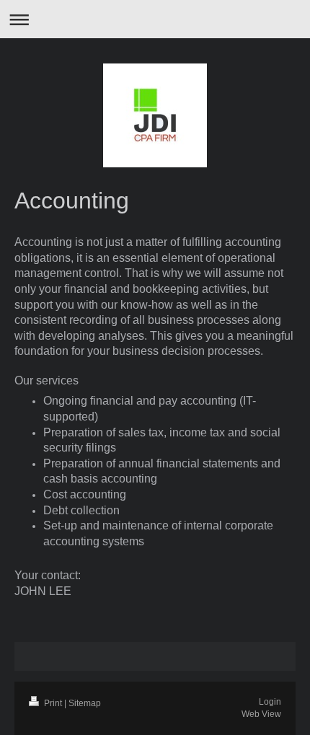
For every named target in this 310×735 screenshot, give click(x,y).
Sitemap (84, 703)
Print (53, 703)
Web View (261, 714)
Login (270, 702)
